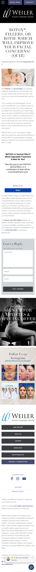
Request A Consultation (18, 462)
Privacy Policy (18, 491)
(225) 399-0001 (18, 427)
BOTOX (7, 89)
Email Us (18, 434)
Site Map (18, 487)
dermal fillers (18, 89)
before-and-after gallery (13, 220)
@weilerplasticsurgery (18, 361)
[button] (3, 2)
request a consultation (21, 227)
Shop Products (18, 455)
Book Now (18, 448)
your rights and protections (23, 506)
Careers (18, 441)
